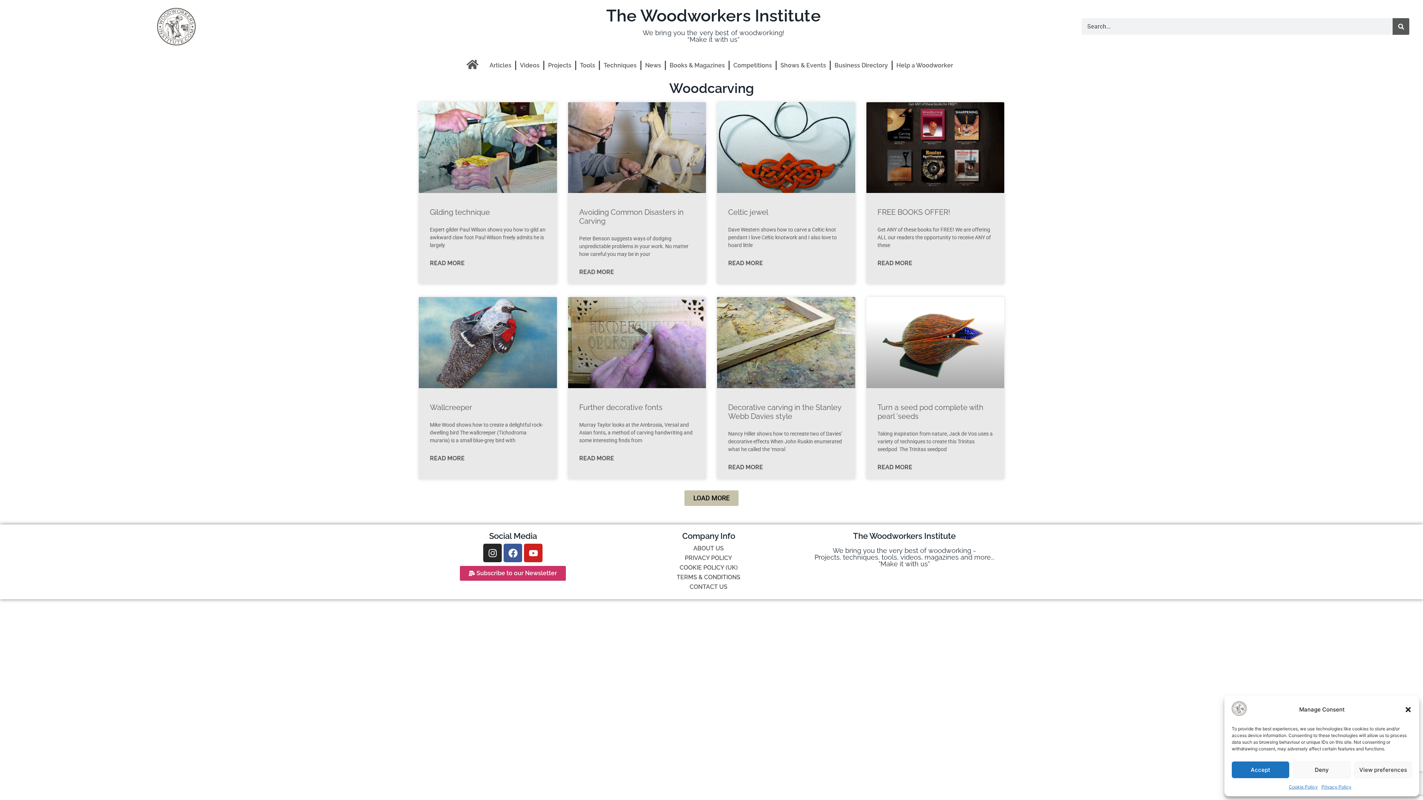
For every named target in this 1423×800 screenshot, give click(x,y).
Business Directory (861, 65)
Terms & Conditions (708, 577)
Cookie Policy (1303, 787)
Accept (1260, 769)
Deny (1322, 769)
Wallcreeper (451, 407)
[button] (1408, 709)
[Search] (1401, 26)
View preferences (1383, 769)
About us (708, 548)
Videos (530, 65)
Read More (447, 263)
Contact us (708, 586)
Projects (559, 65)
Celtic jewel (748, 212)
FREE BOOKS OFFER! (914, 212)
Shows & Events (803, 65)
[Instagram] (492, 553)
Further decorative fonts (621, 407)
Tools (587, 65)
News (653, 65)
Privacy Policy (1336, 787)
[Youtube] (533, 553)
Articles (500, 65)
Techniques (620, 65)
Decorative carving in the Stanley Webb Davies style (784, 412)
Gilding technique (460, 212)
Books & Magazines (697, 65)
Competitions (752, 65)
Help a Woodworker (924, 65)
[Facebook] (513, 553)
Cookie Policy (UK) (709, 567)
